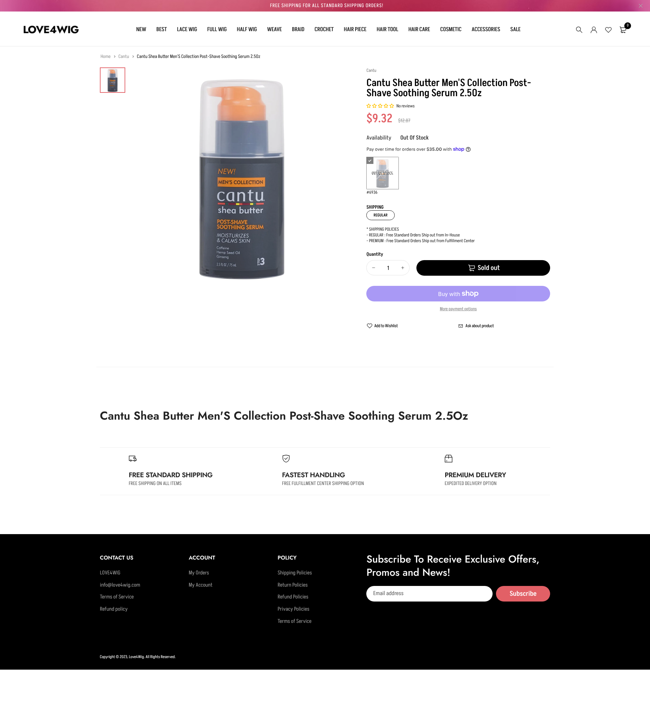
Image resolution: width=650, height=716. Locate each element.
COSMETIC (450, 29)
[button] (380, 106)
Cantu (124, 57)
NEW (141, 29)
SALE (515, 29)
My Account (200, 585)
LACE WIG (187, 29)
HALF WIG (247, 29)
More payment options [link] (458, 309)
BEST (161, 29)
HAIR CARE (419, 29)
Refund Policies (293, 597)
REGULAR (380, 215)
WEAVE (274, 29)
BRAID (298, 29)
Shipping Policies (295, 573)
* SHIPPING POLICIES (382, 230)
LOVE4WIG (110, 573)
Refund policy (114, 609)
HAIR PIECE (355, 29)
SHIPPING (375, 207)
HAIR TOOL (387, 29)
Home (106, 57)
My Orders (199, 573)
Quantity (374, 254)
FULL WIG (217, 29)
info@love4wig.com (120, 585)
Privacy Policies (293, 609)
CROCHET (324, 29)
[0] (623, 29)
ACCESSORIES (486, 29)
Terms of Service (117, 597)
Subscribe (523, 593)
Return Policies (293, 585)
